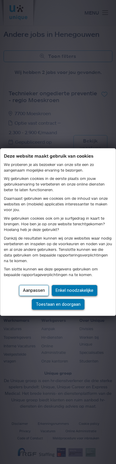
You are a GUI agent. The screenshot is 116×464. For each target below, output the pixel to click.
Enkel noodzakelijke (74, 290)
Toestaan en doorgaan (58, 304)
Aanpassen (34, 290)
